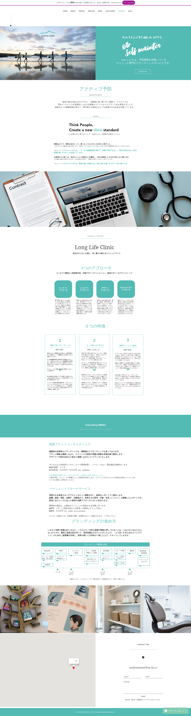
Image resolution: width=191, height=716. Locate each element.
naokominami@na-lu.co (143, 667)
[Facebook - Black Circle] (143, 657)
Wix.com (112, 712)
